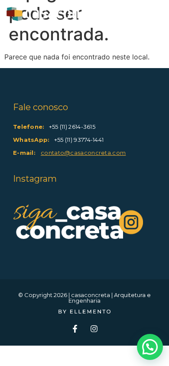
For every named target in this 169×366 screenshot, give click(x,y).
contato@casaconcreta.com (83, 152)
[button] (150, 347)
